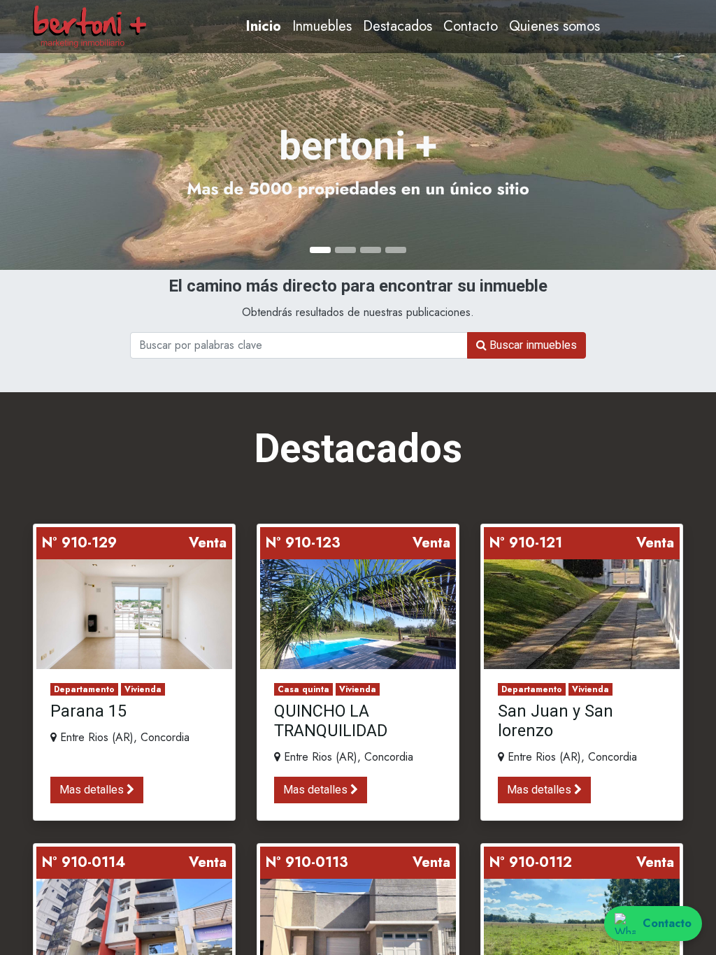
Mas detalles (93, 789)
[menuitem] (264, 26)
